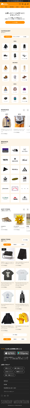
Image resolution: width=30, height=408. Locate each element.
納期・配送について (19, 368)
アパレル (8, 36)
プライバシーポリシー (9, 391)
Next (29, 1)
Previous (1, 1)
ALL (7, 244)
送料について (8, 368)
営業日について (19, 371)
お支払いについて (9, 371)
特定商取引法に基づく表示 (10, 388)
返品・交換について (9, 375)
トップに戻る (15, 22)
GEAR (22, 244)
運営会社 (6, 381)
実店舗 (5, 384)
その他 (24, 36)
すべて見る (25, 239)
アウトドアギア (16, 36)
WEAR (15, 244)
